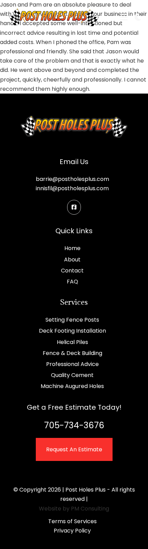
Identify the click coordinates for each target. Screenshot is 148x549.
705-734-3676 (74, 425)
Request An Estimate (74, 449)
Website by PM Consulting (74, 509)
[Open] (124, 17)
